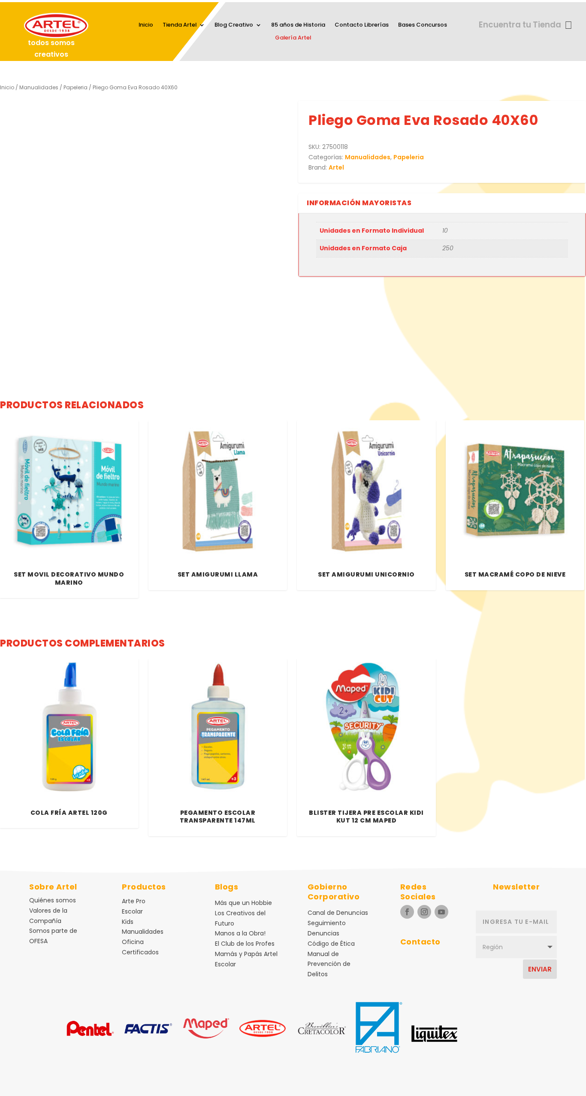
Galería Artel (293, 38)
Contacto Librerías (362, 25)
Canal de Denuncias (338, 912)
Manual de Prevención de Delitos (329, 964)
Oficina (133, 942)
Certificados (140, 952)
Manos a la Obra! (240, 933)
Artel (336, 167)
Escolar (132, 911)
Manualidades (38, 87)
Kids (127, 921)
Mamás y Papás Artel (246, 954)
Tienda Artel (179, 25)
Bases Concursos (422, 25)
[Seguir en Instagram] (424, 912)
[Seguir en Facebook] (407, 912)
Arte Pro (133, 901)
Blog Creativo (233, 25)
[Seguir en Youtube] (441, 912)
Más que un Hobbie (243, 903)
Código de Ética (331, 943)
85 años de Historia (298, 25)
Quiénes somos (52, 900)
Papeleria (75, 87)
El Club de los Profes (245, 943)
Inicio (146, 25)
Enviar (540, 969)
